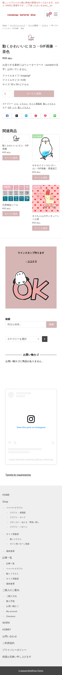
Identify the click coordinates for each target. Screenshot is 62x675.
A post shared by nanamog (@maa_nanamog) (31, 459)
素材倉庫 (10, 551)
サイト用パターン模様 (19, 544)
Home (4, 25)
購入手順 (10, 601)
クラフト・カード (18, 517)
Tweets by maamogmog (18, 475)
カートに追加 (34, 93)
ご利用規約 (8, 643)
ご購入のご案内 (10, 590)
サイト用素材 (33, 25)
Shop (5, 501)
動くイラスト (49, 104)
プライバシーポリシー (14, 650)
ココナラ (32, 261)
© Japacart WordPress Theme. (31, 671)
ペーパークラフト (14, 507)
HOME (6, 495)
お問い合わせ (9, 636)
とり (16, 104)
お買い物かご (12, 606)
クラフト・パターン (19, 527)
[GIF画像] (45, 159)
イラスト (45, 25)
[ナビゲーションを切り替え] (56, 14)
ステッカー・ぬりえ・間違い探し (24, 522)
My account (11, 611)
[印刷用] (16, 199)
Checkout (10, 616)
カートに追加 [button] (11, 158)
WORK (6, 622)
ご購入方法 (11, 596)
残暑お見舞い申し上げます (16, 656)
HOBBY (6, 629)
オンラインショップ (17, 25)
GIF (9, 107)
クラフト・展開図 (18, 512)
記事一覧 (7, 557)
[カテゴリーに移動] (44, 339)
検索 (7, 319)
